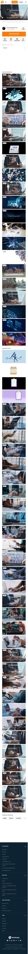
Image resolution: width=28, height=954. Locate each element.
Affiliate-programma (6, 882)
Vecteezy (4, 851)
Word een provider (6, 910)
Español (4, 920)
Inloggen (21, 2)
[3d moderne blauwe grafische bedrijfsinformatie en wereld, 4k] (13, 201)
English (4, 918)
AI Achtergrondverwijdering (8, 867)
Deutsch (4, 925)
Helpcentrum (5, 902)
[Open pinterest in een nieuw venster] (13, 939)
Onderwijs (4, 858)
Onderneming (5, 856)
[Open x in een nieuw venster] (17, 939)
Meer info (5, 47)
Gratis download (14, 34)
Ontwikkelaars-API (6, 861)
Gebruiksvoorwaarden (10, 948)
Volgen (23, 29)
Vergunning (5, 877)
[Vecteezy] (2, 2)
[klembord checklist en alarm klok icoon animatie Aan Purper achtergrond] (13, 395)
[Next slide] (22, 817)
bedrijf (4, 817)
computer (18, 817)
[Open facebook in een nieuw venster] (7, 939)
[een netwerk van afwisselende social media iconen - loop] (13, 174)
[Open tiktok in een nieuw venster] (15, 939)
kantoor (11, 817)
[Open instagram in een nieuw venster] (9, 939)
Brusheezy (4, 849)
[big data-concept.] (13, 311)
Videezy (4, 853)
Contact (4, 905)
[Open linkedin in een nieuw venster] (11, 939)
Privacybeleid (18, 948)
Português (4, 923)
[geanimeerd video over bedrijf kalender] (13, 147)
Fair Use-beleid (14, 949)
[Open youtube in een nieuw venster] (20, 939)
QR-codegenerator (6, 870)
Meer (3, 930)
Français (4, 927)
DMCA (3, 880)
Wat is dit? (12, 44)
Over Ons (4, 907)
